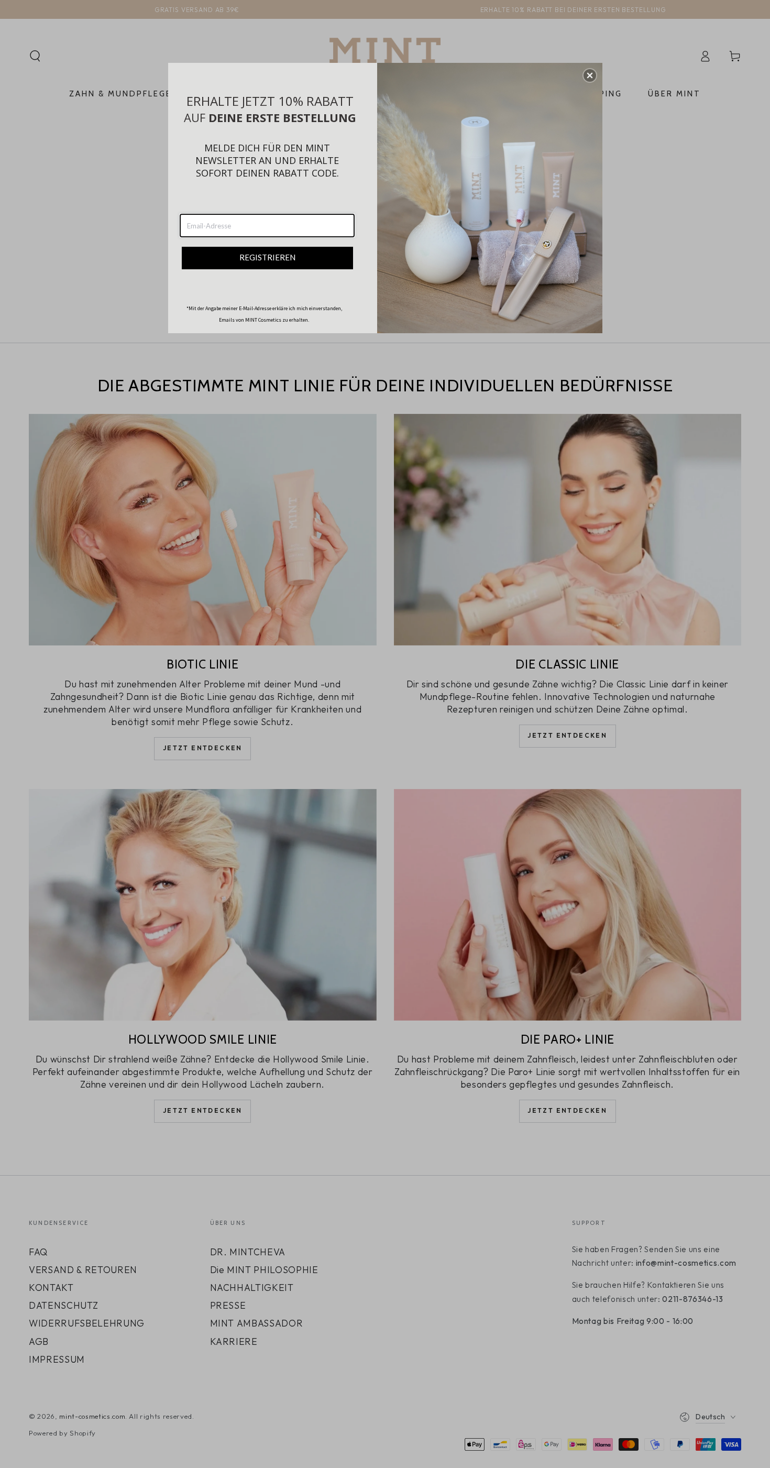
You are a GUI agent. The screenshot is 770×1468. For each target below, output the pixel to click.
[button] (590, 75)
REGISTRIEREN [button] (267, 257)
